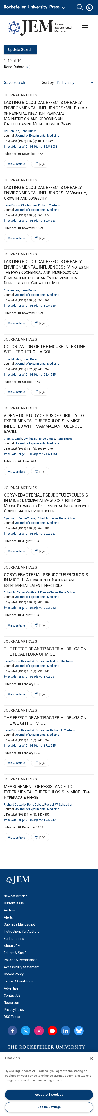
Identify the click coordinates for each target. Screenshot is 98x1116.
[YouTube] (52, 1030)
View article (14, 165)
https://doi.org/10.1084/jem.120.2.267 (30, 533)
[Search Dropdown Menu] (80, 7)
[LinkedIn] (65, 1030)
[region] (49, 1084)
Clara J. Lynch (13, 438)
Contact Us (12, 995)
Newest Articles (15, 896)
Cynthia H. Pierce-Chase (39, 438)
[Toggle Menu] (84, 27)
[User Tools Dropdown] (89, 7)
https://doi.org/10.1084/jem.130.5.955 (30, 305)
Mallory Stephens (61, 661)
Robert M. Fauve (47, 518)
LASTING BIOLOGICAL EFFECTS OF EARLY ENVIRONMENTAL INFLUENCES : (46, 113)
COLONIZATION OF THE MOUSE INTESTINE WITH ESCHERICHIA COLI (44, 349)
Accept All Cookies (49, 1094)
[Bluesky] (79, 1030)
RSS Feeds (12, 1017)
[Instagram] (39, 1030)
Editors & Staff (15, 953)
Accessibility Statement (21, 967)
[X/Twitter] (25, 1030)
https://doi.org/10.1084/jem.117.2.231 (30, 676)
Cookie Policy (14, 974)
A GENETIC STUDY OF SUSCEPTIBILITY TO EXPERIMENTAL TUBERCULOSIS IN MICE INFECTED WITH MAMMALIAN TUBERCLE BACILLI (44, 423)
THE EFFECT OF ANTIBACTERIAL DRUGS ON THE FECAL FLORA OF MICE (45, 651)
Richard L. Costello (62, 730)
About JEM (12, 946)
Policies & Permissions (20, 960)
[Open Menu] (35, 7)
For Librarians (14, 939)
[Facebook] (12, 1030)
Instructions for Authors (21, 931)
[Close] (28, 67)
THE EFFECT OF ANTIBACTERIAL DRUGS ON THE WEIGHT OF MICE (45, 720)
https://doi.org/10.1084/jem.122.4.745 (30, 374)
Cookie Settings (49, 1107)
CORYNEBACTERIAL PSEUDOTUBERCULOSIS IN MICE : (47, 503)
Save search (14, 83)
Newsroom (12, 1002)
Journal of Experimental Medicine (37, 135)
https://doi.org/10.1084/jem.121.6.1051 (30, 454)
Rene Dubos (29, 131)
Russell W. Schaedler (35, 661)
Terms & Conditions (18, 981)
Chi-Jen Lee (11, 131)
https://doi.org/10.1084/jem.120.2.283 (30, 608)
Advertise (11, 988)
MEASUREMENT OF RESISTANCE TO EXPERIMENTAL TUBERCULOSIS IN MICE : (47, 792)
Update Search (18, 50)
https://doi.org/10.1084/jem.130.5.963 (30, 220)
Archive (9, 910)
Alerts (8, 917)
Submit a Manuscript (19, 924)
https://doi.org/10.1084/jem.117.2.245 (30, 745)
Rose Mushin (12, 359)
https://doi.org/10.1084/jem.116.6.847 (30, 820)
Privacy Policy (14, 1010)
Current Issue (14, 903)
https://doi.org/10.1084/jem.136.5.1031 (30, 146)
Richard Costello (49, 205)
